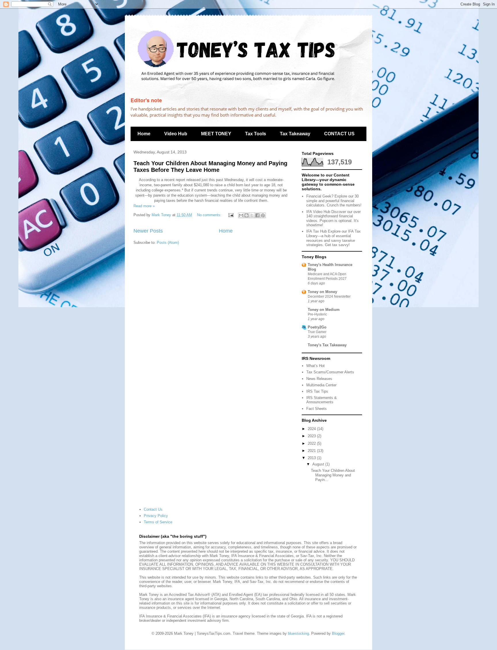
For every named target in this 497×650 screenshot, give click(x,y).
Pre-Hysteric (317, 314)
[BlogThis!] (246, 215)
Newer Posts (148, 231)
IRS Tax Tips (317, 391)
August (318, 464)
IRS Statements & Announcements (321, 400)
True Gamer (317, 332)
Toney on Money (322, 292)
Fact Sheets (316, 408)
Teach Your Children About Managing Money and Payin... (333, 475)
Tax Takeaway (295, 133)
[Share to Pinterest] (263, 215)
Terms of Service (158, 522)
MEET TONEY (216, 133)
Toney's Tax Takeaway (327, 345)
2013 (312, 458)
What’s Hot (315, 366)
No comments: (210, 215)
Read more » (144, 206)
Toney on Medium (324, 309)
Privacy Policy (156, 516)
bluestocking (298, 633)
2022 (312, 443)
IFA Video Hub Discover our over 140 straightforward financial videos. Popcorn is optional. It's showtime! (333, 218)
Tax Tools (255, 133)
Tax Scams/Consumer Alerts (330, 372)
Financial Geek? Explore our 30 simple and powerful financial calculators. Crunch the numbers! (334, 200)
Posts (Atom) (168, 242)
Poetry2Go (317, 327)
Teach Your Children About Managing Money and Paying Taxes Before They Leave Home (210, 166)
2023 (312, 436)
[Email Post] (230, 215)
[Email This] (241, 215)
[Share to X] (252, 215)
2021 (312, 450)
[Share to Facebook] (257, 215)
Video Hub (175, 133)
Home (143, 133)
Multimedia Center (321, 385)
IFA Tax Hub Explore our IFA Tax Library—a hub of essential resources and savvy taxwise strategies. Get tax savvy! (333, 238)
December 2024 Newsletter (329, 296)
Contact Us (153, 509)
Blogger (338, 633)
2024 (312, 429)
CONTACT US (339, 133)
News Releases (319, 379)
